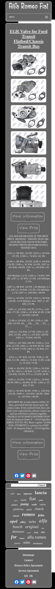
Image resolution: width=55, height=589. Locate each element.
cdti (12, 493)
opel (13, 521)
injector (28, 493)
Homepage (28, 554)
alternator (18, 531)
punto (17, 543)
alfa (43, 521)
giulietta (18, 509)
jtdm (41, 515)
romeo (28, 514)
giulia (29, 509)
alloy (23, 522)
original (32, 526)
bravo (22, 538)
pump (25, 504)
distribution (38, 543)
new (43, 528)
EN (26, 575)
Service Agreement (28, 570)
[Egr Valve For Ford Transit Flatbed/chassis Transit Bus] (28, 65)
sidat (43, 532)
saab (34, 504)
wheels (16, 516)
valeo (43, 504)
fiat (32, 498)
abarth (23, 500)
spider (41, 500)
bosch (17, 527)
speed (29, 532)
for (14, 536)
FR (31, 575)
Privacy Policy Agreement (28, 565)
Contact (28, 560)
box (19, 494)
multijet (14, 505)
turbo (32, 522)
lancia (41, 492)
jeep (36, 532)
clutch (39, 509)
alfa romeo (36, 537)
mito (26, 542)
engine (16, 500)
